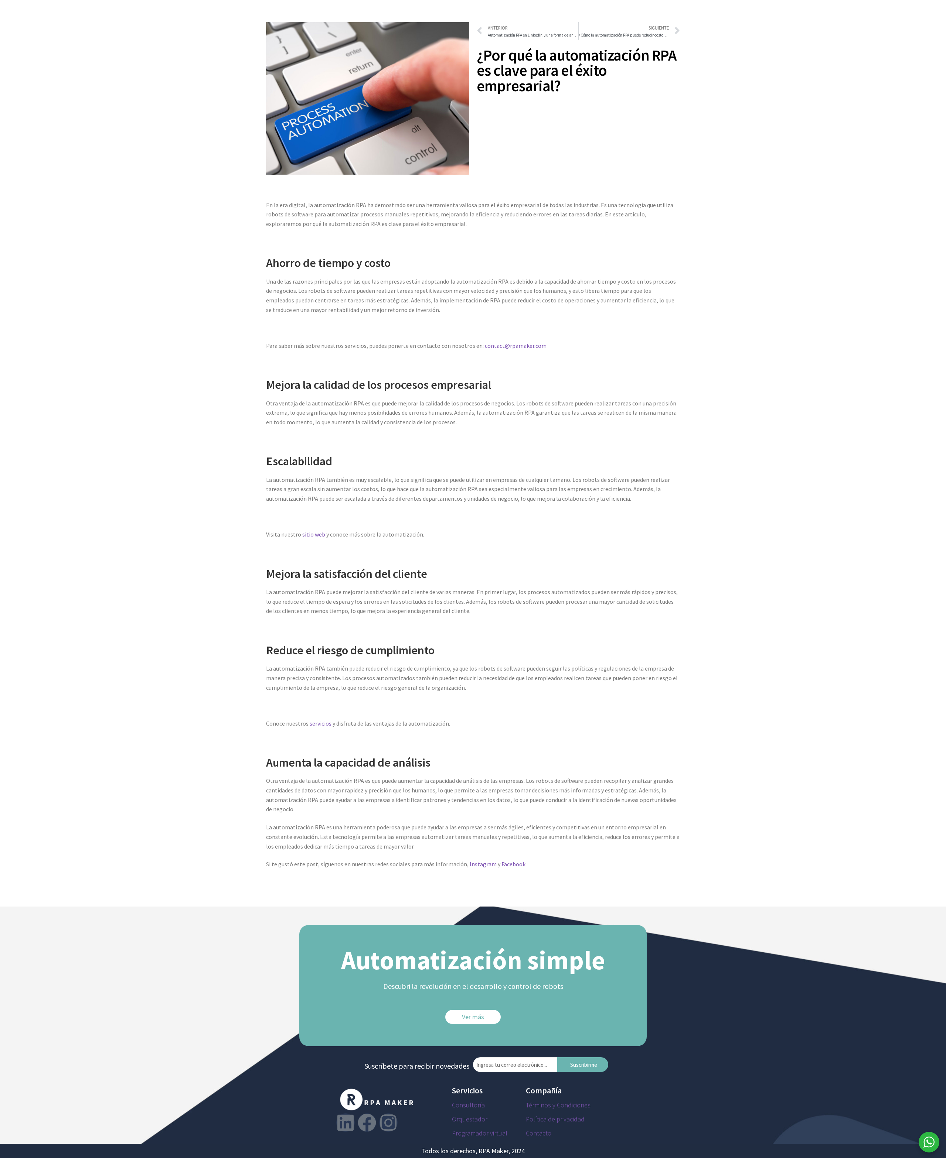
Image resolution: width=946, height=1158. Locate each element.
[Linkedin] (345, 1122)
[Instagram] (388, 1122)
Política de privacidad (555, 1119)
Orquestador (469, 1119)
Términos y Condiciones (558, 1105)
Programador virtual (479, 1133)
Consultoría (468, 1105)
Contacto (538, 1133)
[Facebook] (367, 1122)
